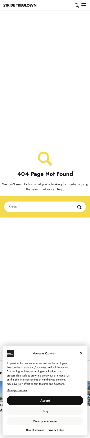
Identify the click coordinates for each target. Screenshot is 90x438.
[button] (77, 5)
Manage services (17, 390)
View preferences (45, 421)
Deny (45, 411)
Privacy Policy (56, 430)
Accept (45, 400)
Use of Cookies (35, 430)
